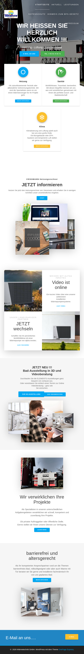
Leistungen (71, 5)
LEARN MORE (42, 529)
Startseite (42, 5)
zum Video (61, 306)
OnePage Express (66, 649)
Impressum (72, 23)
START (42, 198)
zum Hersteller (23, 345)
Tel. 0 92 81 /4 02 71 (52, 54)
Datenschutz (36, 14)
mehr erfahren (23, 101)
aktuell (57, 5)
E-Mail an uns (29, 54)
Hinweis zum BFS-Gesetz (63, 14)
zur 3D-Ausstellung (31, 394)
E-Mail (72, 637)
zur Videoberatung (55, 394)
